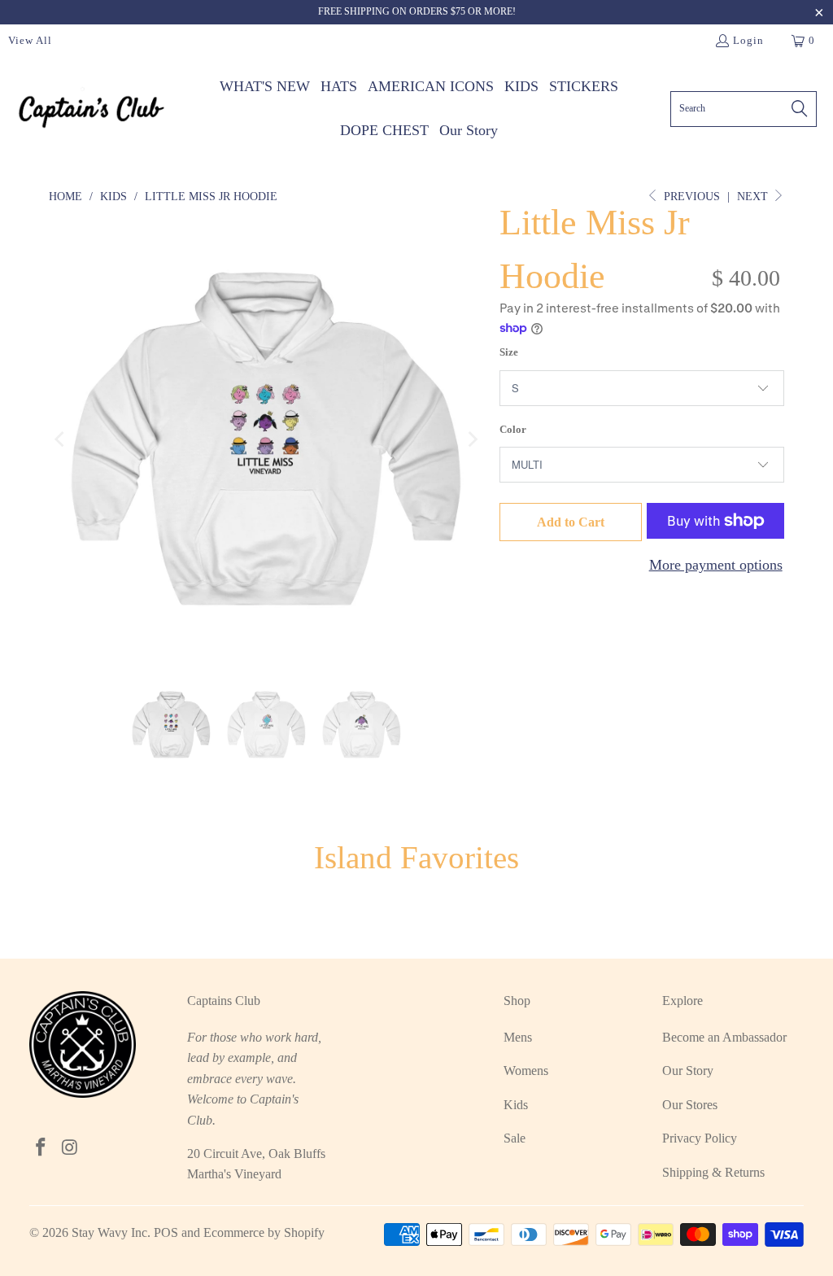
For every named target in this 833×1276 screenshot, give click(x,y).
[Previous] (61, 438)
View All (30, 40)
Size (508, 352)
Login (748, 40)
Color (512, 429)
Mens (518, 1037)
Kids (516, 1105)
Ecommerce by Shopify (264, 1232)
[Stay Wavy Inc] (91, 108)
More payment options (716, 565)
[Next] (471, 438)
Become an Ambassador (724, 1037)
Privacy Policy (699, 1138)
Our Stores (689, 1105)
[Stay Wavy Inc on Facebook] (41, 1148)
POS (166, 1232)
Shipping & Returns (713, 1172)
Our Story (687, 1070)
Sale (515, 1138)
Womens (526, 1070)
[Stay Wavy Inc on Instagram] (70, 1148)
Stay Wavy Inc (109, 1232)
